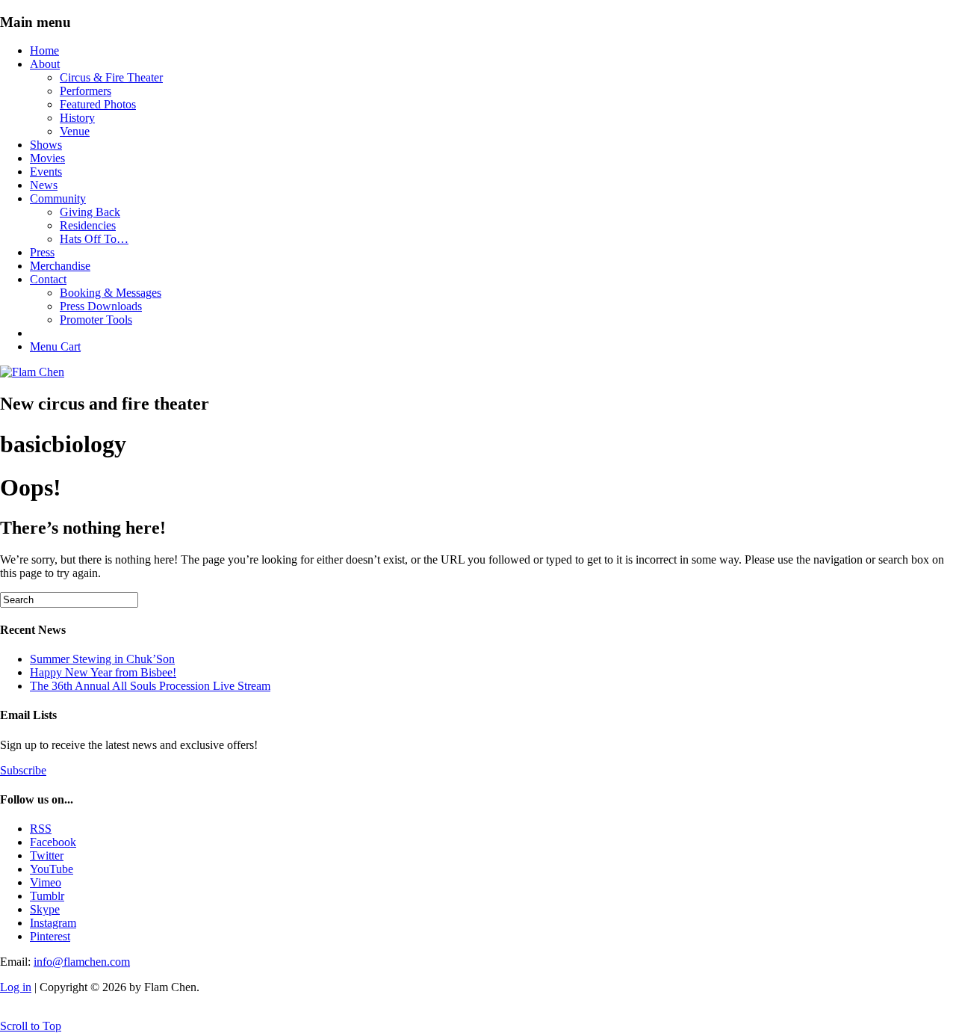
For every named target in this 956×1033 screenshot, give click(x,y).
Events (46, 171)
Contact (48, 279)
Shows (46, 144)
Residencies (88, 225)
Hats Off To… (94, 238)
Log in (15, 987)
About (45, 64)
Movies (47, 158)
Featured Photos (98, 104)
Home (44, 50)
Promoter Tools (96, 319)
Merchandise (60, 265)
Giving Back (90, 212)
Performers (85, 90)
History (77, 117)
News (44, 185)
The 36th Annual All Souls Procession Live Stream (150, 685)
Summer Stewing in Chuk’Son (102, 659)
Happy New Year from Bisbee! (103, 672)
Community (58, 198)
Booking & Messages (110, 292)
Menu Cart (55, 346)
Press (42, 252)
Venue (75, 131)
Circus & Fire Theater (111, 77)
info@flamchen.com (82, 961)
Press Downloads (101, 306)
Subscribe (23, 770)
